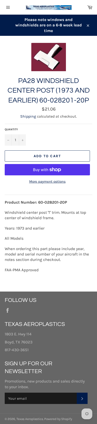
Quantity (11, 129)
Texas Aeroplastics (29, 419)
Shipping (28, 116)
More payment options (47, 181)
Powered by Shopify (58, 419)
